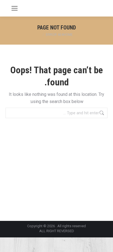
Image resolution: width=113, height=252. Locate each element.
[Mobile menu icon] (14, 8)
